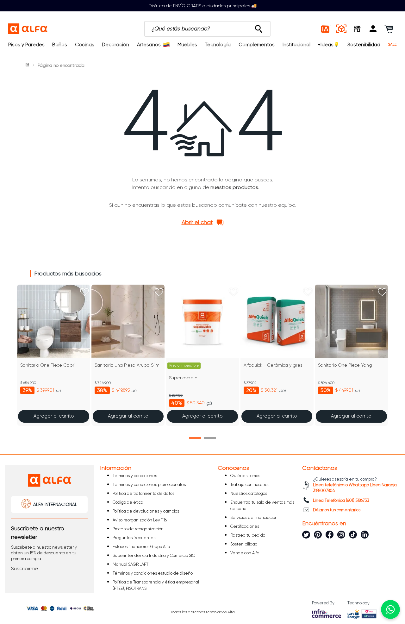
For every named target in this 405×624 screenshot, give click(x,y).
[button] (373, 28)
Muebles (187, 44)
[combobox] (207, 29)
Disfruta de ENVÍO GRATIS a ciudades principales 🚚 (202, 5)
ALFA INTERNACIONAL (55, 504)
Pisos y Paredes (26, 44)
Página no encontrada (61, 65)
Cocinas (84, 44)
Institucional (296, 44)
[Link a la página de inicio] (27, 65)
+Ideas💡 (329, 44)
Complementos (257, 44)
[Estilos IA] (325, 29)
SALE (392, 44)
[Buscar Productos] (258, 27)
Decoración (115, 44)
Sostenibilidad (363, 44)
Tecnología (218, 44)
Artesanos (149, 44)
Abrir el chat (197, 222)
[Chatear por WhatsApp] (390, 609)
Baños (59, 44)
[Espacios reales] (341, 29)
